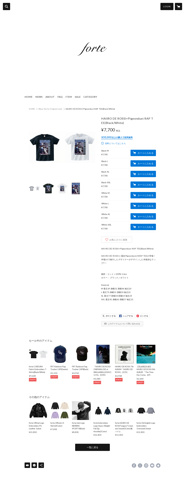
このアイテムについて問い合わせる (124, 323)
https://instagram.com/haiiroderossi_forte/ (146, 465)
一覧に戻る (92, 447)
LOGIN (167, 6)
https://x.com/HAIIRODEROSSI (140, 465)
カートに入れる (145, 153)
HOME (29, 96)
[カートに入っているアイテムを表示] (178, 6)
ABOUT (50, 96)
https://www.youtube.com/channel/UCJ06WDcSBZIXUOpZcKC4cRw (152, 465)
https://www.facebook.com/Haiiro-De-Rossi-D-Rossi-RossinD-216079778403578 (134, 465)
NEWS (39, 96)
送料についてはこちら (115, 143)
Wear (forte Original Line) (50, 109)
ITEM (68, 96)
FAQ (60, 96)
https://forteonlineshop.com (158, 465)
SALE (78, 96)
